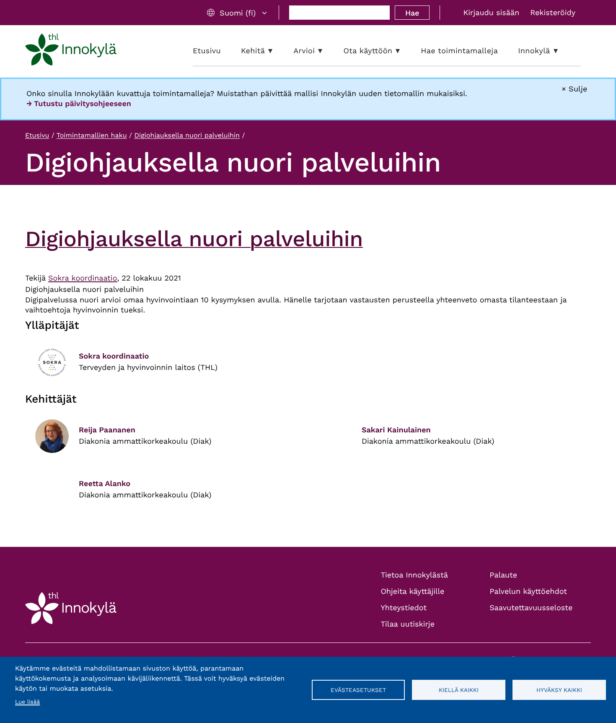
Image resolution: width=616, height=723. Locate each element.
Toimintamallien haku (92, 135)
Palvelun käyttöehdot (528, 591)
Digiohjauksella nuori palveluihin (187, 135)
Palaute (503, 575)
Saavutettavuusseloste (530, 607)
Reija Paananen (107, 430)
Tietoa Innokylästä (414, 575)
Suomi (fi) (238, 12)
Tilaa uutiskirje (408, 624)
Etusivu (37, 135)
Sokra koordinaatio (82, 278)
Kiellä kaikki (459, 690)
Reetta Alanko (104, 483)
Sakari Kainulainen (396, 430)
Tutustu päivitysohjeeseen (82, 103)
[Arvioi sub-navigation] (326, 51)
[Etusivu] (70, 51)
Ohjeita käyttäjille (413, 591)
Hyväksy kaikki (559, 690)
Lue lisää (27, 702)
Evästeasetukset (358, 690)
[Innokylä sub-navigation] (562, 51)
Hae (412, 12)
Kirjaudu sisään (491, 12)
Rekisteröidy (552, 12)
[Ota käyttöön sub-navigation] (404, 51)
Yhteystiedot (404, 607)
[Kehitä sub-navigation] (276, 51)
